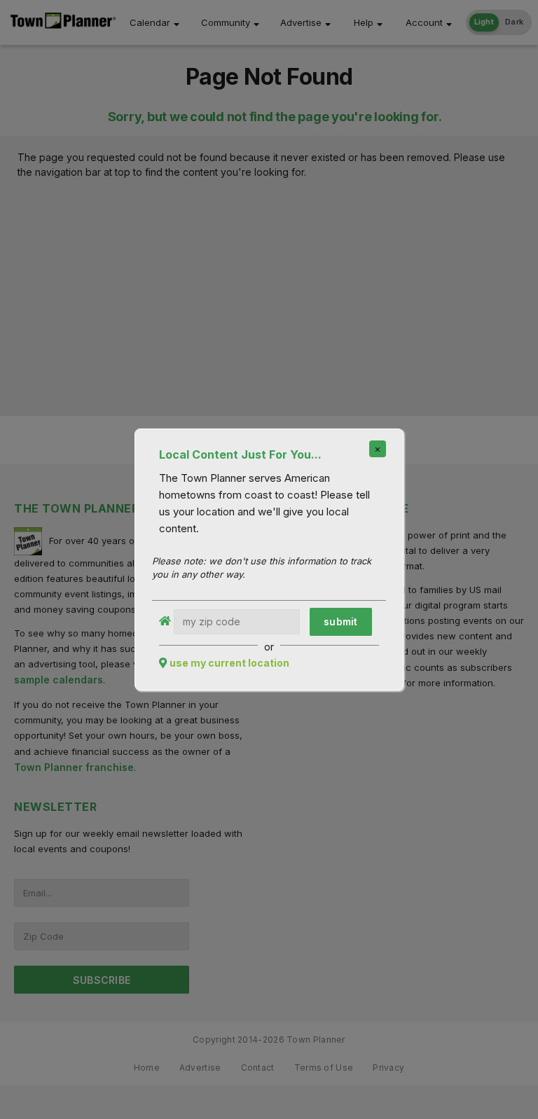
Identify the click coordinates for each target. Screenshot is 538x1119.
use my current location (229, 663)
